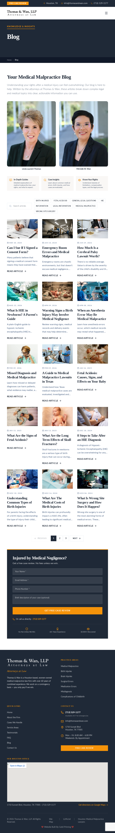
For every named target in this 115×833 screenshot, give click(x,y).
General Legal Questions (84, 201)
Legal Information (62, 206)
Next (75, 538)
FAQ (9, 738)
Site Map (51, 820)
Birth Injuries (42, 201)
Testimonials (12, 733)
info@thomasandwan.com (76, 3)
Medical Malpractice (86, 206)
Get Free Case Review (58, 611)
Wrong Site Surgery (45, 211)
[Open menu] (106, 13)
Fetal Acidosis (60, 201)
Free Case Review (84, 748)
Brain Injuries (66, 676)
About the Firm (13, 718)
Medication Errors (68, 687)
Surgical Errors (67, 682)
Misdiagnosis (66, 692)
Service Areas (13, 728)
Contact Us (12, 748)
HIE (102, 201)
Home (9, 60)
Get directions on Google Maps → (93, 805)
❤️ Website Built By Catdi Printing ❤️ (57, 827)
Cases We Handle (14, 723)
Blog (9, 743)
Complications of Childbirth (73, 697)
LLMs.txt (67, 819)
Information (42, 206)
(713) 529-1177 (101, 3)
